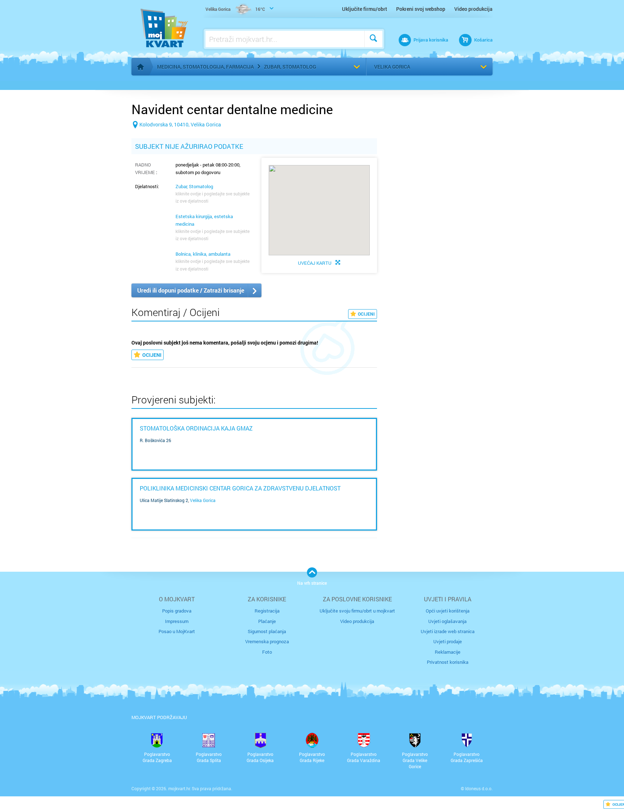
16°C (235, 9)
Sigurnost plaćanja (267, 631)
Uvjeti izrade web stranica (447, 631)
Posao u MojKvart (177, 631)
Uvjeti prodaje (447, 641)
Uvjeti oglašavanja (447, 621)
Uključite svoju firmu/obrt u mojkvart (357, 610)
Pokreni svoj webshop (420, 8)
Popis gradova (176, 610)
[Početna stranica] (140, 67)
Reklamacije (447, 652)
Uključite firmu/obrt (364, 8)
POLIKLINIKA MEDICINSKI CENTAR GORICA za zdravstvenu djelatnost (240, 488)
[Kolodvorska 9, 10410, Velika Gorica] (176, 136)
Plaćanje (267, 621)
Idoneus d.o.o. (479, 788)
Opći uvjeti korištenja (447, 610)
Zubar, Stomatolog (290, 66)
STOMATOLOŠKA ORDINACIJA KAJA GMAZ (196, 428)
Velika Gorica (392, 66)
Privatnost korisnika (447, 662)
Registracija (267, 610)
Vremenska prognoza (267, 641)
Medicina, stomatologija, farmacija (205, 66)
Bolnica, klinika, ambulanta (203, 254)
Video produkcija (473, 8)
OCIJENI (366, 314)
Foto (267, 652)
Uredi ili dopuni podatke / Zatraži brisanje (190, 290)
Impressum (176, 621)
